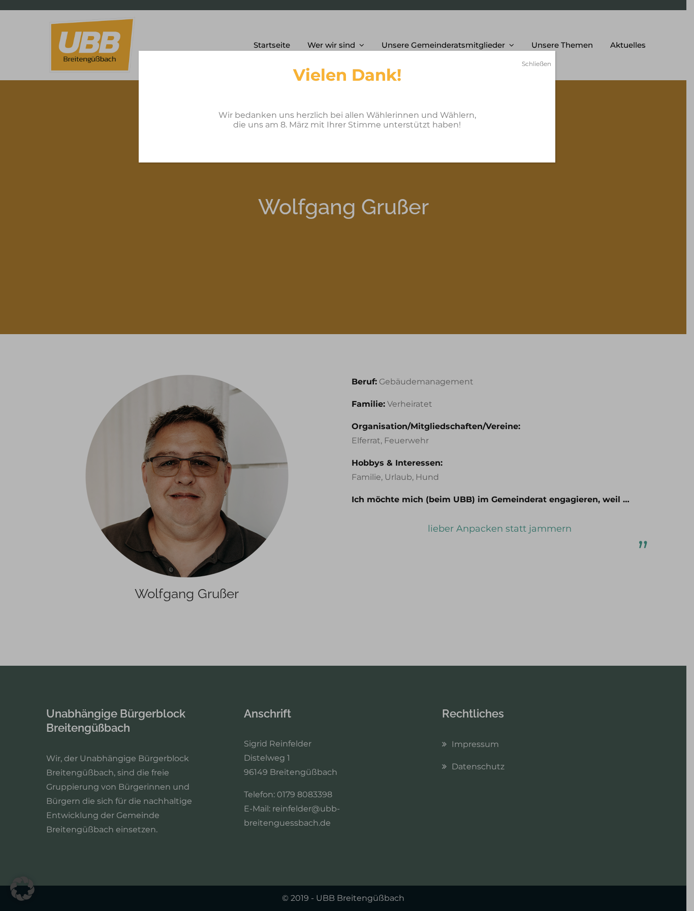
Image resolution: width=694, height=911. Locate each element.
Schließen (536, 64)
